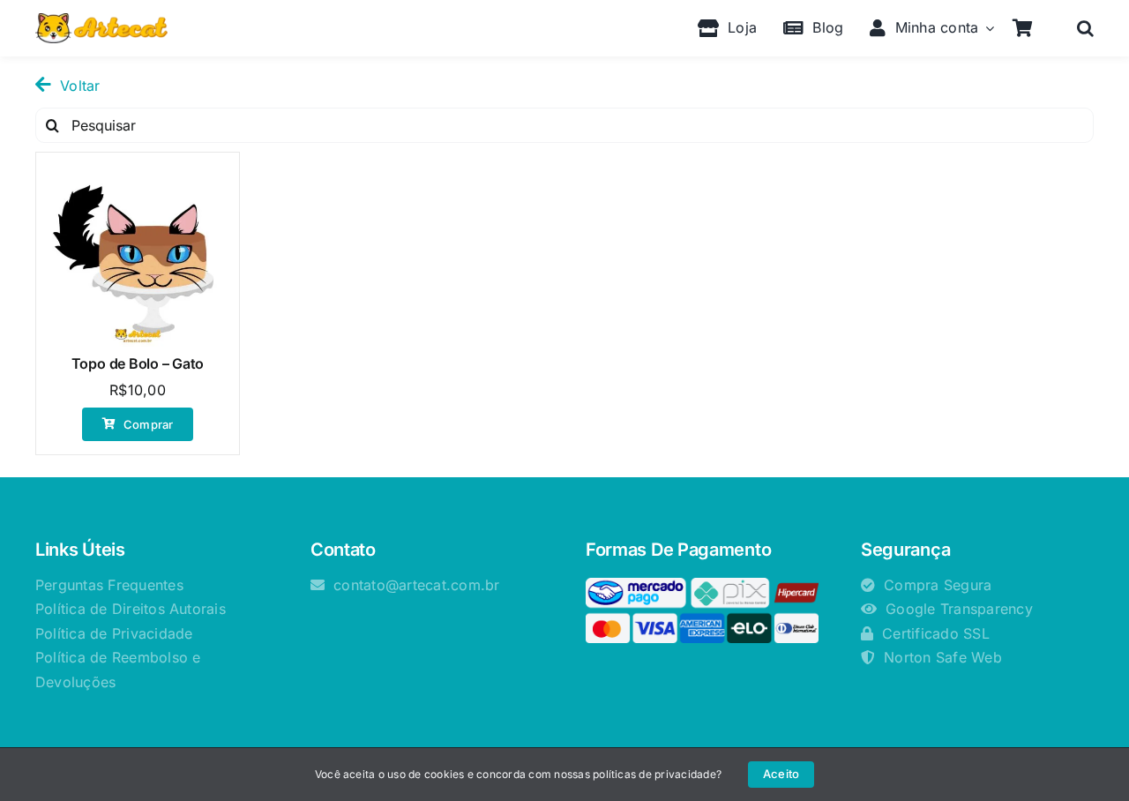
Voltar (80, 85)
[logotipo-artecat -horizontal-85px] (101, 20)
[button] (1085, 28)
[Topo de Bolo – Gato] (137, 254)
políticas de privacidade (654, 774)
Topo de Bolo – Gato (137, 363)
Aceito (781, 774)
